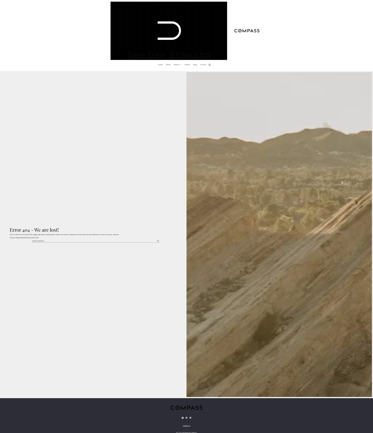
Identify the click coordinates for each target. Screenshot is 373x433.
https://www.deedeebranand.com (24, 237)
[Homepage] (169, 31)
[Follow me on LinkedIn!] (190, 418)
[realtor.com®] (182, 418)
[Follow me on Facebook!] (186, 418)
